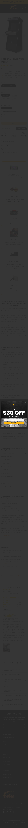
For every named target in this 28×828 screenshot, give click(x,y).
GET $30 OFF (14, 422)
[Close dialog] (25, 402)
